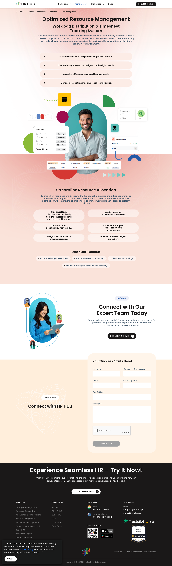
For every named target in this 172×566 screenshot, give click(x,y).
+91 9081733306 (101, 509)
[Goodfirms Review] (138, 533)
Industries (96, 4)
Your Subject (98, 392)
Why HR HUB (57, 511)
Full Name (97, 369)
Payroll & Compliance (25, 518)
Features (79, 4)
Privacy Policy (150, 552)
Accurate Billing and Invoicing (54, 258)
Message (97, 403)
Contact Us (57, 522)
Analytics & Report (24, 533)
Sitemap (118, 552)
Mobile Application (24, 537)
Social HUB (20, 530)
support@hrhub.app (133, 509)
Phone (96, 380)
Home (21, 12)
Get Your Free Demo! (84, 491)
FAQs (54, 518)
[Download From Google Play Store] (109, 536)
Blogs (110, 4)
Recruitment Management (27, 522)
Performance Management (28, 526)
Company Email (131, 380)
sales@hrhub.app (132, 513)
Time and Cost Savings (122, 258)
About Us (55, 507)
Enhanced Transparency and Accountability (86, 265)
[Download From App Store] (109, 531)
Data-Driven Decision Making (90, 258)
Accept (10, 559)
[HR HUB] (86, 551)
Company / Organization (134, 369)
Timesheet (41, 12)
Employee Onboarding (25, 511)
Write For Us (57, 526)
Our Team (56, 515)
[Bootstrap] (25, 4)
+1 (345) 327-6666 (102, 517)
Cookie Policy (26, 549)
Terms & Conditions (133, 552)
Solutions (63, 4)
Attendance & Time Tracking (28, 515)
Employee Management (26, 507)
